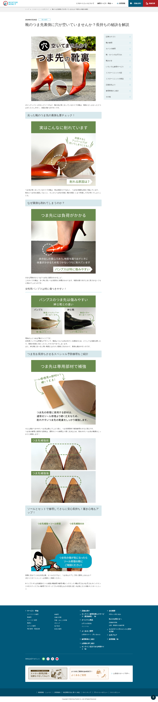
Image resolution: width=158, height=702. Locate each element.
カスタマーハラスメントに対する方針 (120, 630)
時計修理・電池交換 (33, 629)
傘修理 (56, 614)
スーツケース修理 (32, 614)
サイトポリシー (115, 692)
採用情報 (122, 3)
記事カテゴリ (111, 37)
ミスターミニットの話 (114, 73)
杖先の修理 (57, 629)
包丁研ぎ (57, 626)
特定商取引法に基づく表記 (71, 692)
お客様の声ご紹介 (88, 643)
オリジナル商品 (87, 620)
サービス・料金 (32, 611)
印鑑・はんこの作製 (60, 620)
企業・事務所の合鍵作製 (116, 625)
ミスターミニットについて (85, 3)
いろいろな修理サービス (115, 67)
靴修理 (29, 617)
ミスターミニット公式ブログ (40, 9)
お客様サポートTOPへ (121, 673)
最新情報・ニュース (44, 692)
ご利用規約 (56, 692)
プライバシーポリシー (101, 692)
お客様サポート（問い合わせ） (91, 634)
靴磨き (29, 623)
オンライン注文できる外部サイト (93, 648)
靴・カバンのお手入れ (114, 55)
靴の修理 (109, 43)
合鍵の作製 (57, 617)
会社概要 (112, 611)
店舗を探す (137, 3)
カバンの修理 (111, 48)
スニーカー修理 (32, 620)
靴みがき (109, 61)
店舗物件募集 (113, 622)
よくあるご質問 (87, 631)
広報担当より (111, 85)
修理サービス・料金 (104, 3)
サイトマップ (87, 692)
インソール (85, 626)
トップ (27, 9)
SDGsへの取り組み (115, 614)
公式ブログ (113, 635)
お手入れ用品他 (86, 623)
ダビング (57, 623)
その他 (108, 97)
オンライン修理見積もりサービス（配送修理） (93, 615)
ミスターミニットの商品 (115, 79)
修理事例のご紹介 (112, 91)
